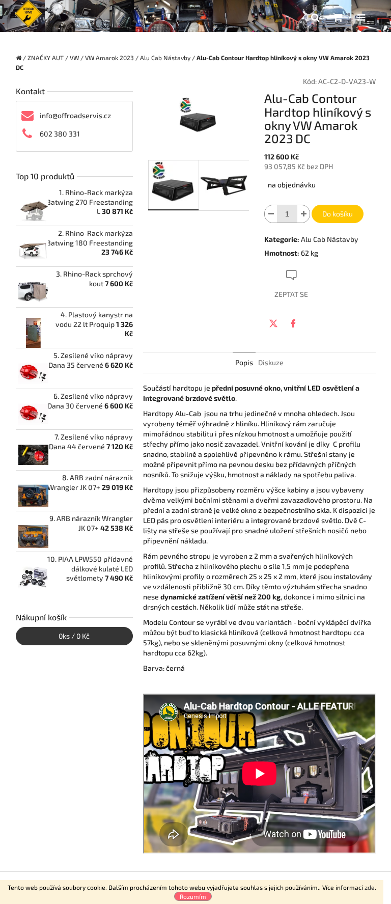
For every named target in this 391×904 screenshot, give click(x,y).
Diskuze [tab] (271, 362)
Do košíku (337, 213)
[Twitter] (273, 323)
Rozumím (193, 896)
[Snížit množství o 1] (271, 214)
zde (370, 887)
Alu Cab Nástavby (329, 239)
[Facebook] (293, 323)
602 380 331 (60, 133)
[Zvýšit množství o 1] (303, 214)
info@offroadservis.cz (75, 115)
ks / (74, 636)
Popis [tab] (244, 362)
